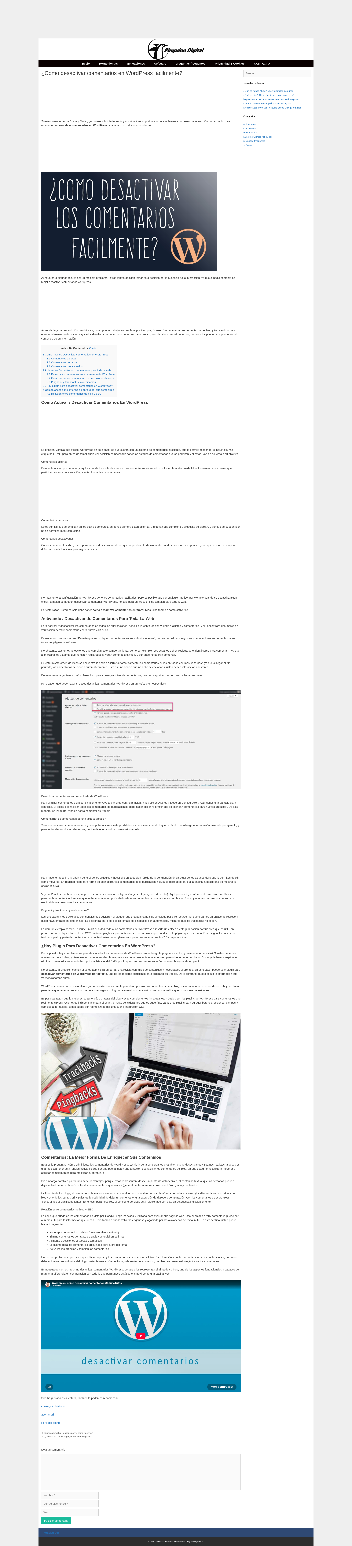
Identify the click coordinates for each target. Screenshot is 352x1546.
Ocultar (93, 348)
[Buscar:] (277, 73)
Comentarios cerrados (62, 362)
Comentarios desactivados (65, 366)
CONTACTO (262, 63)
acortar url (47, 1414)
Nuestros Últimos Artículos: (257, 137)
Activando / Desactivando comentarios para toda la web (77, 370)
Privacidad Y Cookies (230, 63)
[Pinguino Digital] (176, 49)
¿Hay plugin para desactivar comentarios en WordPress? (78, 385)
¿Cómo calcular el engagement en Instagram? (68, 1436)
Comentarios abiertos (61, 358)
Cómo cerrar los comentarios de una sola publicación (80, 378)
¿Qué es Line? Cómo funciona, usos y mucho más (269, 95)
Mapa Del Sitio (51, 1533)
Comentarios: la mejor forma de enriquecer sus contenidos (78, 389)
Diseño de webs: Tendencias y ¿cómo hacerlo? (68, 1433)
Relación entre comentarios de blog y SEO (74, 393)
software (160, 63)
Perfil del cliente (51, 1422)
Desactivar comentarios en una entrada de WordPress (81, 374)
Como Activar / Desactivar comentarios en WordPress (75, 354)
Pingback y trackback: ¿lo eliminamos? (72, 382)
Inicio (86, 63)
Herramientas (108, 63)
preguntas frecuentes (190, 63)
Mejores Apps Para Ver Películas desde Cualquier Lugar (272, 107)
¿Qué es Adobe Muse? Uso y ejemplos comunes (268, 91)
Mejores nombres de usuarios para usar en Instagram (271, 99)
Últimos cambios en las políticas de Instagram (267, 103)
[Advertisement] (82, 19)
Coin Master (249, 128)
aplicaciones (136, 63)
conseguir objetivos (53, 1406)
